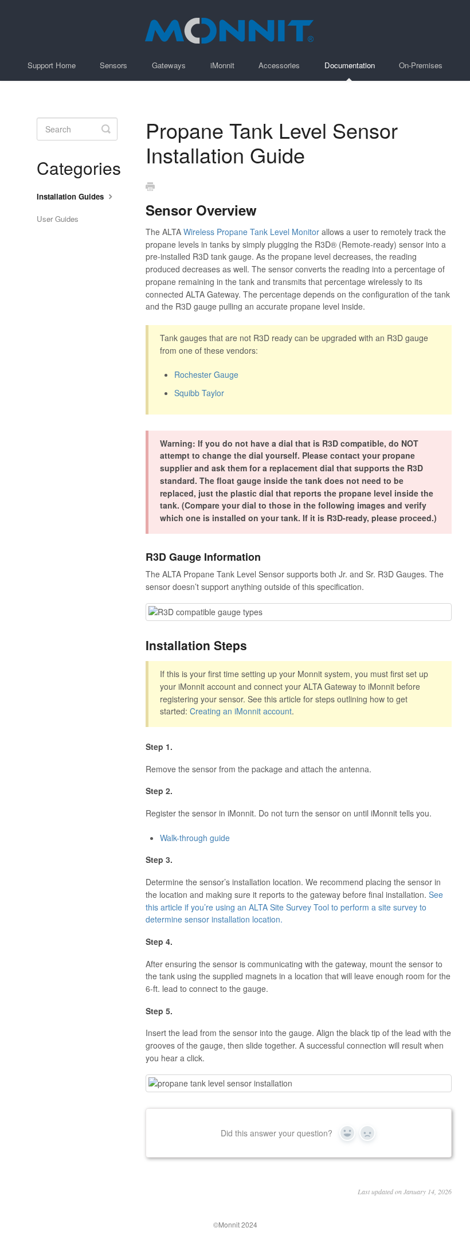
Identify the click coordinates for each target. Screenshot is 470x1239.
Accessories (279, 65)
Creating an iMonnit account (241, 711)
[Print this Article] (150, 187)
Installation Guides (71, 196)
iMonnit (222, 65)
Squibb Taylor (199, 392)
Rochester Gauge (206, 374)
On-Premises (420, 65)
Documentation (349, 65)
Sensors (113, 65)
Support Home (52, 65)
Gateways (169, 65)
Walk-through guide (195, 837)
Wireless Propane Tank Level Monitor (251, 231)
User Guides (58, 218)
